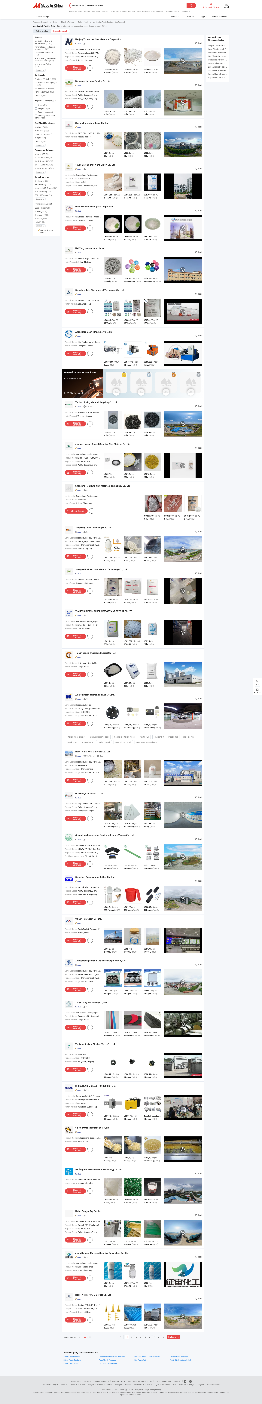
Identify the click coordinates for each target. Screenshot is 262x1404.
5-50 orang (42, 181)
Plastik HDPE (72, 742)
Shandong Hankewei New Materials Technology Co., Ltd (102, 485)
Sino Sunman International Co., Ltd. (92, 1127)
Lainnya (40, 95)
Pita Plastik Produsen (217, 56)
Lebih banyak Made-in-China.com (140, 1381)
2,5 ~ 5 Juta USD (44, 164)
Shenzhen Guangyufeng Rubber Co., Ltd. (95, 877)
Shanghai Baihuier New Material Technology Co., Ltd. (101, 569)
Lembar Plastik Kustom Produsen (222, 63)
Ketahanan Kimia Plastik (146, 742)
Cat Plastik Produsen (217, 70)
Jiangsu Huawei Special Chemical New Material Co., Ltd (102, 444)
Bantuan (190, 16)
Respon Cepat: (71, 95)
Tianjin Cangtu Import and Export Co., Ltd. (95, 652)
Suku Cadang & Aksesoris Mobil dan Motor (45, 59)
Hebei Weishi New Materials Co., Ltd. (93, 1294)
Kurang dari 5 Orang (46, 188)
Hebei (40, 222)
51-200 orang (43, 184)
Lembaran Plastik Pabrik (108, 1363)
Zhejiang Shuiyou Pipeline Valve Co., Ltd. (95, 1044)
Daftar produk (42, 31)
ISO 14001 (42, 130)
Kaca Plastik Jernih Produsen (220, 49)
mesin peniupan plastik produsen (122, 11)
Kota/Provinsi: (71, 60)
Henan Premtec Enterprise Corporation (94, 206)
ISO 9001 (41, 127)
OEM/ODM (42, 104)
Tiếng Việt (200, 1384)
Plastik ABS (159, 737)
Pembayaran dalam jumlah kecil (45, 116)
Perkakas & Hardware (44, 53)
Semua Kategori (43, 16)
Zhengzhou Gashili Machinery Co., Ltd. (94, 331)
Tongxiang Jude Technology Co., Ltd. (93, 527)
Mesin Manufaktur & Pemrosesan (43, 42)
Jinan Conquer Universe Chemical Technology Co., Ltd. (102, 1253)
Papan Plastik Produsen (218, 74)
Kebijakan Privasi (118, 1381)
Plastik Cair (173, 737)
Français (91, 1384)
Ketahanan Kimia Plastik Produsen (222, 52)
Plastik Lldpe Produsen (71, 1357)
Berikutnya (172, 1337)
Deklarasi (87, 1381)
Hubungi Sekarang (77, 68)
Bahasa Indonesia (213, 1384)
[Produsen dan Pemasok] (47, 5)
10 (79, 1337)
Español (100, 1384)
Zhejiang (41, 211)
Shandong (42, 215)
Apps (203, 16)
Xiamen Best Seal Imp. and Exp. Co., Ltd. (95, 694)
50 (90, 1337)
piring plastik (188, 737)
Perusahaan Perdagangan (46, 83)
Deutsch (109, 1384)
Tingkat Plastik (104, 742)
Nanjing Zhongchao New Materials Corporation (98, 39)
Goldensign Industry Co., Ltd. (89, 793)
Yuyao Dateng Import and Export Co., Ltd (95, 164)
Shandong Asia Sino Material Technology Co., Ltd (99, 290)
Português (118, 1384)
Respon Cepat (44, 108)
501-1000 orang (43, 195)
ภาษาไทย (182, 1384)
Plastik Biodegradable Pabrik (180, 1360)
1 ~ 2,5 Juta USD (44, 161)
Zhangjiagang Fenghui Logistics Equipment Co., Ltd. (100, 960)
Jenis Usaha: (70, 49)
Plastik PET (144, 737)
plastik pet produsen (172, 11)
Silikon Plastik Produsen (179, 1357)
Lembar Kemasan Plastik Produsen (147, 1357)
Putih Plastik (87, 742)
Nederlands (166, 1384)
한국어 (149, 1384)
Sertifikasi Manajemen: (74, 715)
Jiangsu (41, 218)
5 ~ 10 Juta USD (44, 157)
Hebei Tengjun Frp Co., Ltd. (88, 1211)
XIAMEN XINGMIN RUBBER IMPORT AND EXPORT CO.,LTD (103, 611)
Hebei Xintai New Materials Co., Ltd (92, 751)
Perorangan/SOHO (44, 92)
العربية (157, 1384)
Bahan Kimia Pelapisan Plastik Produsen (225, 67)
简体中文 (64, 1384)
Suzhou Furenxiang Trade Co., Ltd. (92, 122)
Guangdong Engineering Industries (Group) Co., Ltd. (104, 835)
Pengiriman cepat (45, 112)
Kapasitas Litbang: (73, 56)
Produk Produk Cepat (163, 1381)
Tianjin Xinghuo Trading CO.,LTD (91, 1002)
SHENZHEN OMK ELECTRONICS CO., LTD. (95, 1085)
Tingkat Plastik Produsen (218, 45)
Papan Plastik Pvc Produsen (220, 77)
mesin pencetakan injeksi (124, 737)
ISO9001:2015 (43, 134)
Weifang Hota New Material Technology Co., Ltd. (99, 1169)
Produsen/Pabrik (45, 79)
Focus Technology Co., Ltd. (123, 1390)
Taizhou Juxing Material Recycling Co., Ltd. (96, 402)
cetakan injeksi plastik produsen (96, 11)
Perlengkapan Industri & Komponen (45, 48)
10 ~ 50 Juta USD (44, 168)
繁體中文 (74, 1384)
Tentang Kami (76, 1381)
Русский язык (139, 1384)
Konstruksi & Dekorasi (44, 65)
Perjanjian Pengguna (101, 1381)
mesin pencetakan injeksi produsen (150, 11)
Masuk (226, 7)
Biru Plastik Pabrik (141, 1360)
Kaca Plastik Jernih (123, 742)
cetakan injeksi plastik (75, 737)
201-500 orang (43, 191)
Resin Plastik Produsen (217, 59)
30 (85, 1337)
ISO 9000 (41, 138)
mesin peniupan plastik (99, 737)
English (55, 1384)
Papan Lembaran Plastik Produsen (112, 1357)
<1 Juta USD (42, 154)
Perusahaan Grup (44, 88)
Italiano (128, 1384)
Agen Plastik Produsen (107, 1360)
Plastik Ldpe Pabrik (70, 1363)
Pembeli (174, 16)
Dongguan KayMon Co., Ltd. (93, 81)
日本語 (82, 1384)
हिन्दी (174, 1384)
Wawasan (177, 1381)
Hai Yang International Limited (90, 248)
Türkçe (191, 1384)
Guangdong (42, 208)
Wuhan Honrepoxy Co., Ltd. (88, 918)
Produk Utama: (71, 53)
